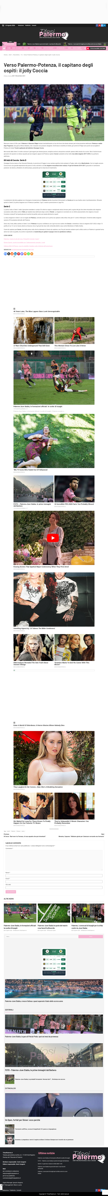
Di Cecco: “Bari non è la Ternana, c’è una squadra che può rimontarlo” (25, 835)
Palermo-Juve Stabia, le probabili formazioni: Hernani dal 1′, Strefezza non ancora (40, 1079)
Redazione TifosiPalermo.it (20, 930)
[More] (31, 253)
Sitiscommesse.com (53, 971)
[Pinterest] (18, 253)
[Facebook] (5, 253)
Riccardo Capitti (52, 930)
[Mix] (25, 253)
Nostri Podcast (48, 48)
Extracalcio (61, 48)
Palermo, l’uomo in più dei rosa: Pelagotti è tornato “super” (21, 239)
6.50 (54, 182)
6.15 (54, 190)
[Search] (85, 48)
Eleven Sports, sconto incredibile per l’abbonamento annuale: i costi (24, 242)
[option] (54, 992)
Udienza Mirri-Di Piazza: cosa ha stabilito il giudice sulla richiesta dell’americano (28, 246)
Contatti (34, 25)
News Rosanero (17, 48)
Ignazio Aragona (18, 1182)
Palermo (13, 831)
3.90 (51, 182)
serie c (23, 831)
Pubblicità (28, 25)
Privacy (1, 1188)
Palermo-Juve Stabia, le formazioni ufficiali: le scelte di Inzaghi (76, 44)
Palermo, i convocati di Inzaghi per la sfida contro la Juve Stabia (36, 44)
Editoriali (39, 48)
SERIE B (26, 48)
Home (9, 48)
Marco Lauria (18, 1185)
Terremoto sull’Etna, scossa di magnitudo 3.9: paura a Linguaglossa (35, 1129)
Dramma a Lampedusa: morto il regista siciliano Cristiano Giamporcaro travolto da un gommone (44, 1139)
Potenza (18, 831)
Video (69, 48)
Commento (9, 848)
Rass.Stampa (77, 48)
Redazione (21, 25)
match (8, 831)
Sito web (8, 884)
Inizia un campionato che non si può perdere (21, 1001)
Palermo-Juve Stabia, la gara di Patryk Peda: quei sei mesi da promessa (31, 1036)
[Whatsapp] (28, 253)
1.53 (47, 182)
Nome (8, 872)
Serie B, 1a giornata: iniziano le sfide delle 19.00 (50, 1163)
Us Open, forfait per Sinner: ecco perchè (22, 1120)
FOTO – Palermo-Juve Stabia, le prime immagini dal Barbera (30, 1070)
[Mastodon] (21, 253)
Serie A (32, 48)
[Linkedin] (15, 253)
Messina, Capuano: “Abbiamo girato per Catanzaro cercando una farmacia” (81, 835)
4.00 (51, 190)
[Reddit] (12, 253)
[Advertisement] (54, 12)
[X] (8, 253)
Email (8, 878)
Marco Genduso (8, 76)
